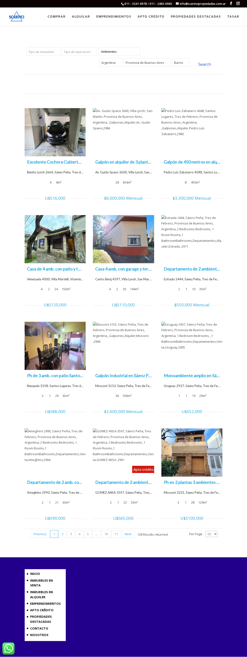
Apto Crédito (151, 17)
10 (106, 534)
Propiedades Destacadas (196, 17)
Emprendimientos (113, 17)
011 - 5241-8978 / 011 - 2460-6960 (148, 4)
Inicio (35, 574)
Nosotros (39, 635)
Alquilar (81, 17)
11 (116, 534)
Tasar (233, 17)
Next (128, 534)
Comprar (57, 17)
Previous (40, 534)
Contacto (39, 628)
